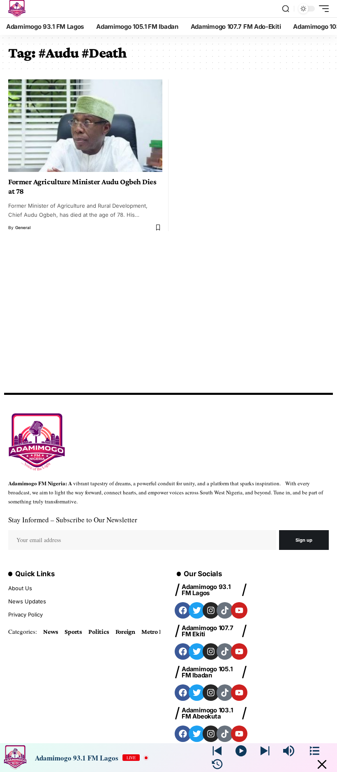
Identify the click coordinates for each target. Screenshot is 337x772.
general (23, 227)
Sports (73, 631)
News (50, 631)
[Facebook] (183, 610)
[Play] (241, 751)
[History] (217, 764)
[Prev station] (265, 751)
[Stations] (314, 751)
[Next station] (217, 751)
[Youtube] (239, 610)
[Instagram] (211, 610)
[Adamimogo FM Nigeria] (16, 8)
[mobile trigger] (322, 8)
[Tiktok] (225, 610)
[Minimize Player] (322, 764)
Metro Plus (156, 631)
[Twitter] (197, 610)
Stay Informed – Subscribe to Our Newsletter (72, 519)
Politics (98, 631)
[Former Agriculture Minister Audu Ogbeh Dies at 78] (85, 125)
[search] (285, 9)
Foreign (125, 631)
